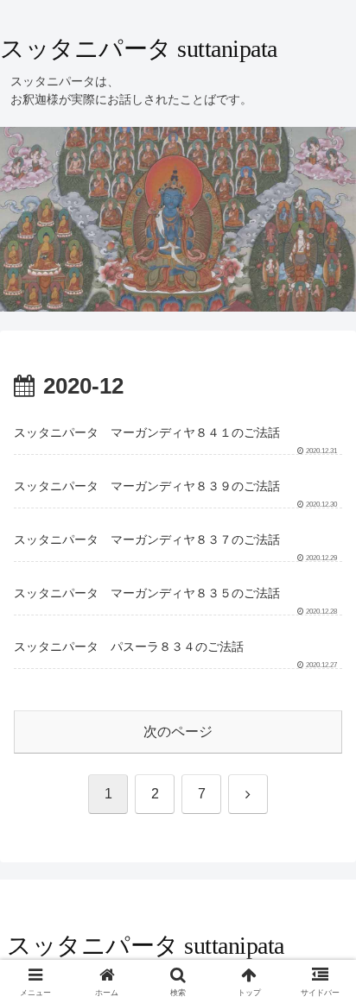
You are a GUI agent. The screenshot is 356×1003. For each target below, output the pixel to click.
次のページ (178, 731)
